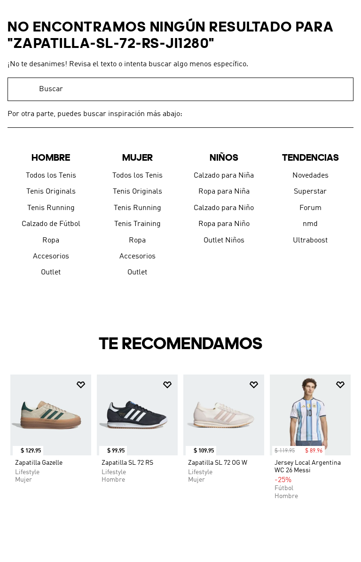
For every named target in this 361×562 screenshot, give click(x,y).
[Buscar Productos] (341, 89)
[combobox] (180, 89)
